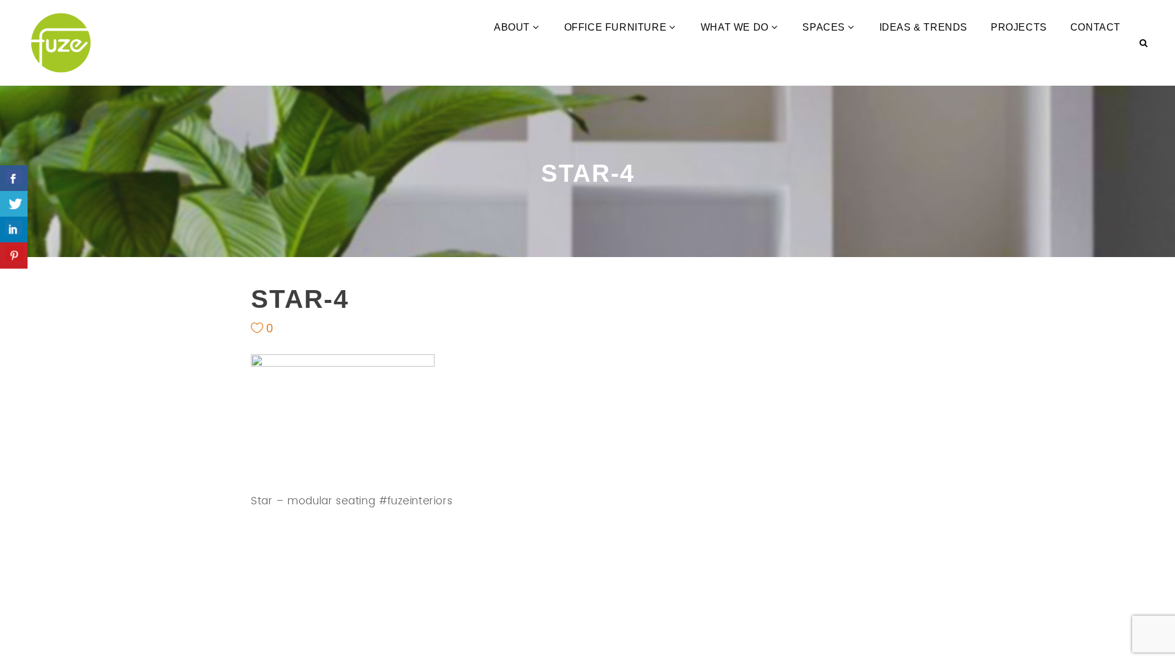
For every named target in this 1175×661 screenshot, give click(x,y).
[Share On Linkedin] (14, 230)
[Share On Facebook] (14, 178)
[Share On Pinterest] (14, 255)
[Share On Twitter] (14, 204)
